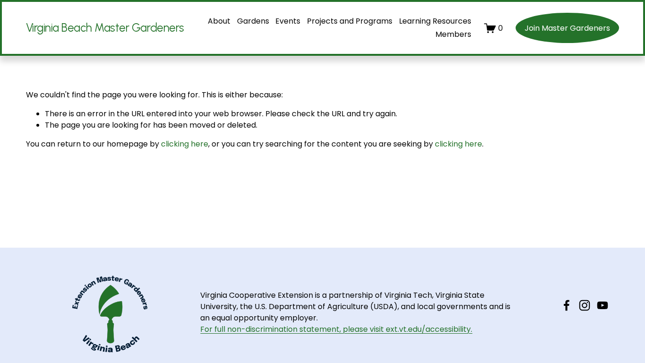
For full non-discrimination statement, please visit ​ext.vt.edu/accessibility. (336, 329)
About (219, 21)
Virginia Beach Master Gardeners (105, 28)
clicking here (184, 143)
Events (287, 21)
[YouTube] (602, 305)
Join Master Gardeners (567, 28)
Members (453, 34)
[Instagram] (584, 305)
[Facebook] (566, 305)
